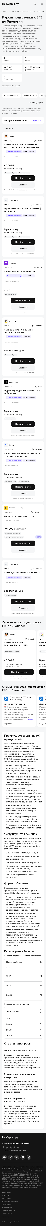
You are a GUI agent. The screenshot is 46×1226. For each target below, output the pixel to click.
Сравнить (23, 185)
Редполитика (7, 1214)
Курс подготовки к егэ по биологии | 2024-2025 (22, 209)
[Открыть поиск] (35, 4)
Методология (7, 1208)
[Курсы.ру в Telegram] (10, 1157)
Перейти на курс (23, 178)
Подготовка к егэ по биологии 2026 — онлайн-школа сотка (22, 454)
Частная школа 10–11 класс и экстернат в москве (18, 331)
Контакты (5, 1195)
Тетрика (12, 263)
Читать (30, 719)
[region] (23, 980)
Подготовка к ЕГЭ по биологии (19, 271)
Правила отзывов (8, 1211)
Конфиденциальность (10, 1202)
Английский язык (12, 95)
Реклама (5, 1217)
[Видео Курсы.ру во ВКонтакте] (22, 1157)
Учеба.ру (18, 700)
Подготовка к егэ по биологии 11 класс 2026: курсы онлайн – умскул (21, 146)
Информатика (30, 95)
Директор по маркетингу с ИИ (19, 516)
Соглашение (6, 1205)
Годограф (13, 321)
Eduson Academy (16, 508)
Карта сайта (6, 1198)
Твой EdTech (6, 1192)
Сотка (11, 445)
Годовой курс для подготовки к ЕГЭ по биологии (22, 391)
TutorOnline (13, 200)
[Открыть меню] (42, 4)
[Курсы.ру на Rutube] (29, 1157)
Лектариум (13, 382)
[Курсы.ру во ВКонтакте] (16, 1157)
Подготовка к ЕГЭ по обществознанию (28, 697)
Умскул (12, 136)
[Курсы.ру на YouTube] (4, 1157)
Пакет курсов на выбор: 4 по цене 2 (22, 573)
